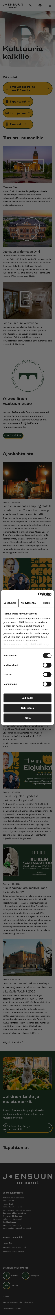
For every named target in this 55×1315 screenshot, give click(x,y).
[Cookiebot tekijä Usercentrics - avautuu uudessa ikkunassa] (38, 594)
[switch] (47, 665)
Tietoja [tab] (46, 603)
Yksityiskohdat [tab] (28, 603)
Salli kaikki (27, 698)
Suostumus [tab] (10, 603)
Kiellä (27, 718)
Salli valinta (27, 708)
